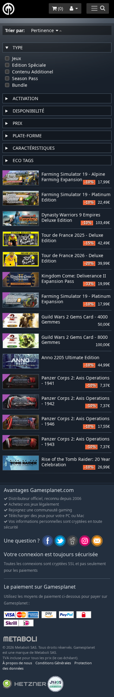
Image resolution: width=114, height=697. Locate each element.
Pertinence (43, 30)
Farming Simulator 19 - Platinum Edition (76, 197)
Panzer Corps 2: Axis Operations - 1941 (75, 380)
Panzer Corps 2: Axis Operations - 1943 (75, 441)
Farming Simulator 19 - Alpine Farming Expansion (73, 177)
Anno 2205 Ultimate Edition (70, 357)
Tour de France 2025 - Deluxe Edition (72, 238)
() (60, 8)
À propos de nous (17, 662)
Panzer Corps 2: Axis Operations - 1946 (75, 421)
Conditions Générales (53, 662)
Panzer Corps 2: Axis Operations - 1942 (75, 401)
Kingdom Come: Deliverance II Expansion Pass (73, 278)
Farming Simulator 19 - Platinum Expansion (76, 299)
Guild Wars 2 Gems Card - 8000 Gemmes (74, 340)
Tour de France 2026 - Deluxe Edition (72, 258)
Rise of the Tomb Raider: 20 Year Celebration (75, 462)
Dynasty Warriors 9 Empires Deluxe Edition (70, 217)
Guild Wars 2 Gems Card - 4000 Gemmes (74, 319)
